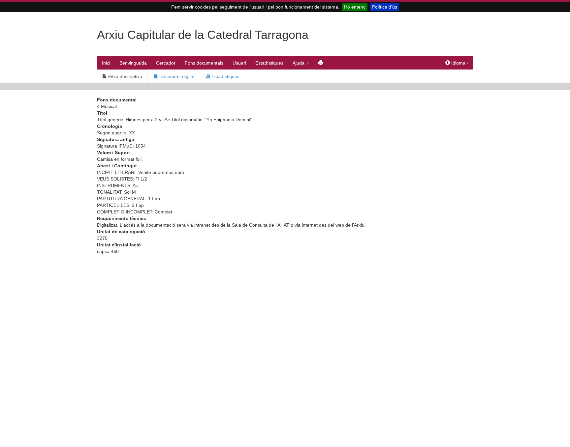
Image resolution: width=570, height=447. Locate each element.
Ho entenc (354, 7)
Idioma (457, 63)
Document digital (176, 76)
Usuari (239, 63)
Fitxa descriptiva (124, 76)
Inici (106, 63)
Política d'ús (384, 7)
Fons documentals (204, 63)
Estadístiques (269, 63)
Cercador (165, 63)
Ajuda (299, 63)
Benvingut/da (133, 63)
